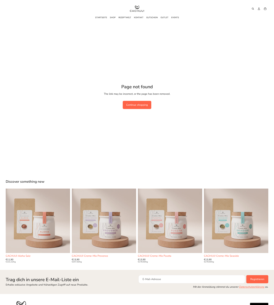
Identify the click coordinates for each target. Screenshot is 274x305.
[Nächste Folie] (66, 221)
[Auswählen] (65, 248)
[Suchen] (253, 9)
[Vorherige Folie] (10, 221)
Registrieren (257, 279)
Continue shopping (137, 105)
